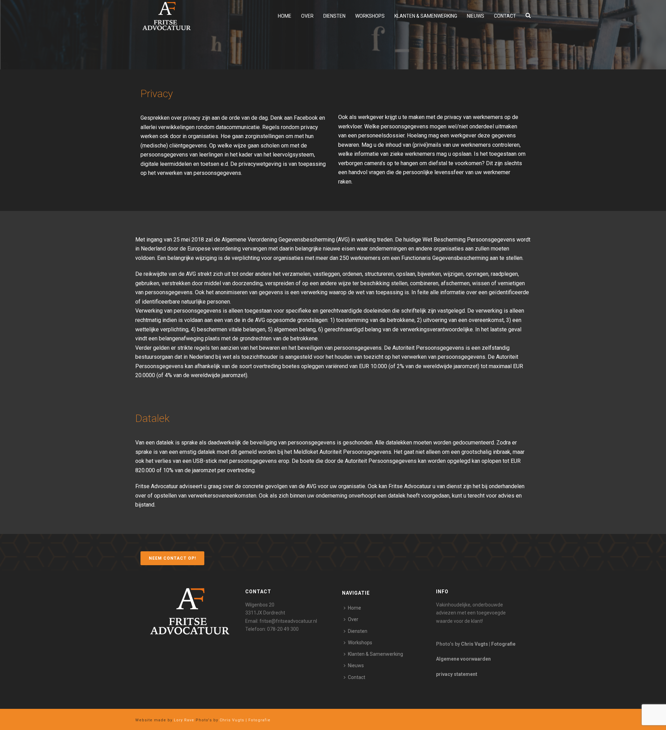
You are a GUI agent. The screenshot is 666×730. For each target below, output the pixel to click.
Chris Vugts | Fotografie (488, 644)
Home (284, 16)
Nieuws (475, 16)
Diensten (334, 16)
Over (307, 16)
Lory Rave (183, 720)
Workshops (370, 16)
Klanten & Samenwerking (425, 16)
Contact (505, 16)
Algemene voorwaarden (463, 659)
